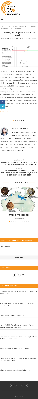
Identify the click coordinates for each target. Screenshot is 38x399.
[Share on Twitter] (19, 121)
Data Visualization (20, 26)
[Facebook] (11, 385)
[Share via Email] (23, 121)
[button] (2, 204)
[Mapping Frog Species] (19, 199)
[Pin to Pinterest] (21, 121)
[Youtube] (21, 385)
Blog (9, 26)
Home (2, 26)
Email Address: (5, 247)
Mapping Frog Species (19, 215)
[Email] (26, 385)
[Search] (36, 19)
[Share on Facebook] (17, 121)
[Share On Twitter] (2, 106)
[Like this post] (15, 121)
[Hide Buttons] (1, 110)
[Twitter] (16, 385)
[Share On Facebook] (2, 102)
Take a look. (4, 111)
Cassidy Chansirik (14, 38)
